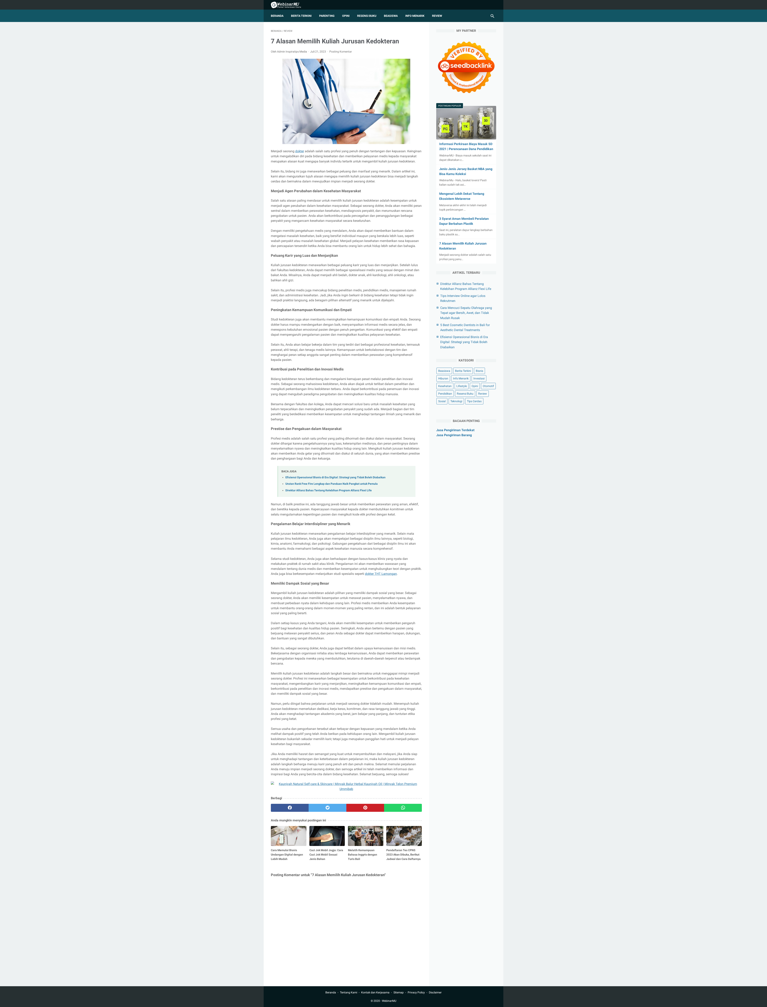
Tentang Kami (348, 992)
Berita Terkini (301, 15)
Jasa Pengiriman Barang (454, 435)
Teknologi (456, 401)
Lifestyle (461, 386)
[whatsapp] (403, 808)
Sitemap (398, 992)
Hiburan (443, 378)
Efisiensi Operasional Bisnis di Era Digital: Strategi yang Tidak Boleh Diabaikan (335, 477)
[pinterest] (365, 808)
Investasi (479, 378)
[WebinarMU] (288, 5)
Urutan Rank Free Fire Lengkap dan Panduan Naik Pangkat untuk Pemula (331, 484)
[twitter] (327, 808)
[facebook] (290, 808)
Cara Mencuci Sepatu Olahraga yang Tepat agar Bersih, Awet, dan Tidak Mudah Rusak (466, 313)
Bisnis (479, 370)
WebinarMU (389, 1000)
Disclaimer (435, 992)
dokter (299, 151)
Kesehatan (445, 386)
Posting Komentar (340, 51)
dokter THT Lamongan (381, 574)
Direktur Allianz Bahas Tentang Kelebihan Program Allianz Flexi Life (328, 490)
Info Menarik (414, 15)
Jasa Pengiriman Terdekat (455, 430)
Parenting (327, 15)
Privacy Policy (416, 992)
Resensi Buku (366, 15)
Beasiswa (391, 15)
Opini (346, 15)
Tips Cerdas (474, 401)
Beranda (277, 15)
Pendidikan (445, 393)
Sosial (442, 401)
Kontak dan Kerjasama (375, 992)
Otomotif (488, 386)
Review (437, 15)
